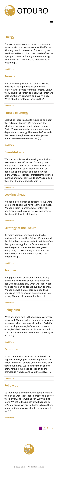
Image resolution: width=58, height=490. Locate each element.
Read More (9, 69)
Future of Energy (16, 113)
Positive (10, 270)
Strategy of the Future (20, 228)
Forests (9, 76)
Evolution (11, 349)
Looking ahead (15, 195)
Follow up (11, 385)
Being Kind (12, 310)
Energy (9, 37)
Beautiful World (15, 152)
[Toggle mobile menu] (52, 22)
